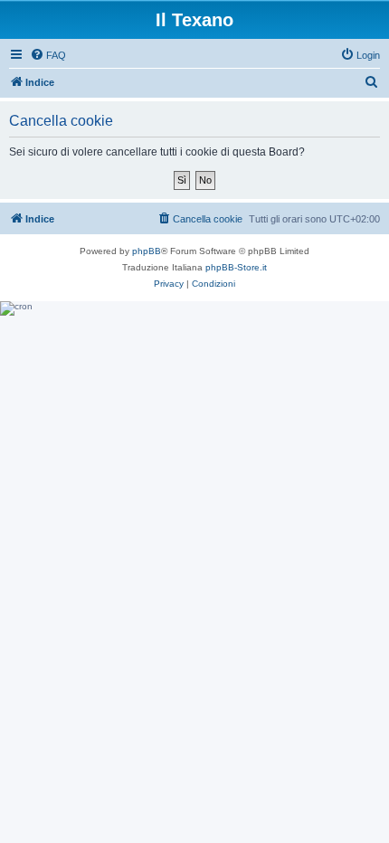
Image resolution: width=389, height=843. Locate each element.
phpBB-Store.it (236, 267)
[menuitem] (48, 55)
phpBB (146, 251)
